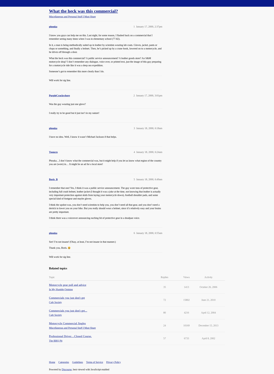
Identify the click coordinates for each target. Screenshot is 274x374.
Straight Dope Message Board (17, 3)
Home (52, 362)
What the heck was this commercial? (83, 11)
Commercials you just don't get (67, 297)
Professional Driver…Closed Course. (70, 336)
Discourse (67, 369)
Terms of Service (94, 362)
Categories (63, 362)
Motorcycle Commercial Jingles (67, 323)
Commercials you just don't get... (68, 310)
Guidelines (77, 362)
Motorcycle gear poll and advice (67, 284)
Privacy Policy (113, 362)
